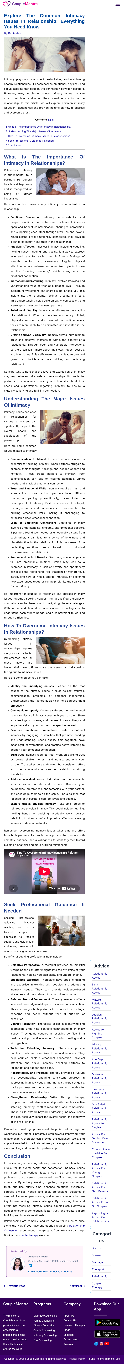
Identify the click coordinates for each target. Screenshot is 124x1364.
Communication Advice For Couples (101, 1153)
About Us (69, 1315)
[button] (117, 4)
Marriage (97, 1262)
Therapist (98, 1269)
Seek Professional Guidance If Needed (30, 140)
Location (69, 1334)
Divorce (97, 1248)
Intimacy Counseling (45, 1335)
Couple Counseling (44, 1330)
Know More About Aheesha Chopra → (50, 1271)
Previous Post (14, 1286)
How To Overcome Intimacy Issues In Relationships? (38, 136)
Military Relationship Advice (99, 1048)
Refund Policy (94, 1358)
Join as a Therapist (75, 1325)
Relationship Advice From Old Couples (100, 1202)
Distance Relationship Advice (99, 1078)
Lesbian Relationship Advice (99, 1018)
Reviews (68, 1344)
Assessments (71, 1339)
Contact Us (70, 1320)
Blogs (67, 1330)
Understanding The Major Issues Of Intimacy (33, 131)
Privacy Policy (77, 1358)
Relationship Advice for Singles (99, 1123)
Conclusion (13, 145)
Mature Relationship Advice (99, 1003)
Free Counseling (42, 1340)
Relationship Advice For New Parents (100, 1187)
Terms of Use (112, 1358)
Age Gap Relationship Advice (99, 1063)
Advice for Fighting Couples (98, 1033)
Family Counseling (44, 1320)
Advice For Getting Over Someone (100, 1138)
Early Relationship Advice (99, 988)
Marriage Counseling (45, 1315)
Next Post (77, 1286)
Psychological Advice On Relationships (100, 1217)
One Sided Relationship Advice (99, 1108)
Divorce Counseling (44, 1325)
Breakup (97, 1255)
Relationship (99, 1276)
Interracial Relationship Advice (99, 1093)
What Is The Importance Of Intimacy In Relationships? (38, 126)
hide (50, 119)
